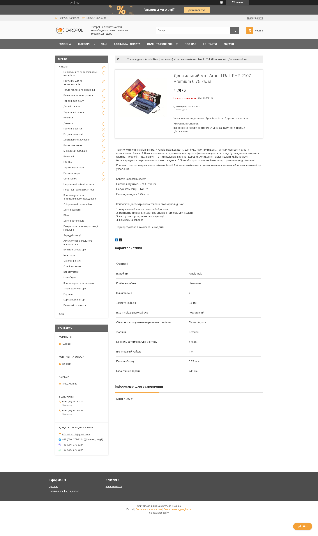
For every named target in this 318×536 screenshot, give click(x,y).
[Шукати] (234, 30)
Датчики (68, 123)
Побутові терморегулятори (79, 189)
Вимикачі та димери (74, 305)
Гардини (68, 294)
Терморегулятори (73, 167)
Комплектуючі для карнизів (79, 283)
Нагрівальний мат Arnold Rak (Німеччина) (201, 59)
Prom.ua (176, 506)
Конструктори (71, 271)
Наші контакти (114, 486)
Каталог (63, 66)
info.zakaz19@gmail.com (76, 434)
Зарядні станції (72, 235)
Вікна (66, 215)
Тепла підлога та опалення (79, 89)
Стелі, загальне (72, 266)
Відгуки (228, 44)
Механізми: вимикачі (75, 150)
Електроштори (71, 173)
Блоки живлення (72, 145)
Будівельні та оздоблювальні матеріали (80, 74)
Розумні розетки (72, 128)
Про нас (190, 44)
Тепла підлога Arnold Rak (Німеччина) (150, 59)
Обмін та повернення (162, 44)
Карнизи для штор (74, 299)
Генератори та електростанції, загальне (80, 228)
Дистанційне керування (76, 139)
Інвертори (69, 255)
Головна (65, 44)
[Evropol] (70, 34)
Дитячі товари (71, 106)
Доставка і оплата (127, 44)
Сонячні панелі (72, 260)
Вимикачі (68, 156)
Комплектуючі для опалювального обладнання (79, 197)
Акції (104, 44)
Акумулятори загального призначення (77, 242)
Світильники (70, 178)
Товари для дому (73, 100)
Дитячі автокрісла (73, 220)
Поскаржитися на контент (149, 509)
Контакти (210, 44)
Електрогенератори (74, 249)
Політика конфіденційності (64, 491)
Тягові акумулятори (74, 288)
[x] (120, 240)
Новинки (68, 117)
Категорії (83, 44)
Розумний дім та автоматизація (72, 82)
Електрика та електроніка (78, 95)
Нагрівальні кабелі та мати (79, 184)
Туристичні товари (73, 112)
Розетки (67, 162)
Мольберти (69, 277)
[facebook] (116, 240)
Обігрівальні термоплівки (78, 204)
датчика (151, 212)
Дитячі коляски (72, 209)
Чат (305, 526)
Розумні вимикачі (73, 134)
